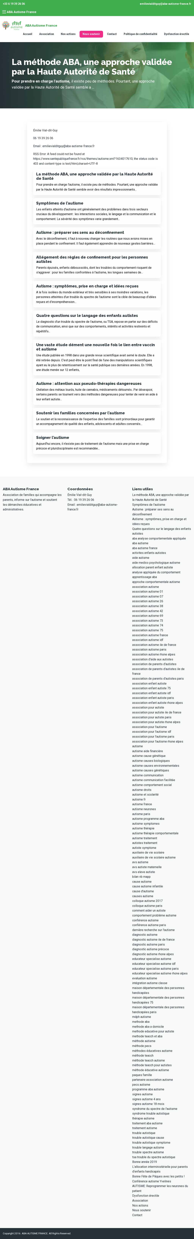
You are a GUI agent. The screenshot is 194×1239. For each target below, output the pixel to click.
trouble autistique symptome (151, 1142)
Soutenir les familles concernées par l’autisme (80, 413)
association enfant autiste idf (151, 693)
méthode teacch (142, 1055)
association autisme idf (147, 640)
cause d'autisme (143, 891)
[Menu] (4, 11)
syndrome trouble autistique (150, 1113)
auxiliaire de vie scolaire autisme (154, 857)
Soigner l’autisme (52, 437)
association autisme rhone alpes (153, 654)
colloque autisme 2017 (147, 901)
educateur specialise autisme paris (155, 968)
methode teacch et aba (147, 1036)
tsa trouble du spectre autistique (153, 1157)
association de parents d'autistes (154, 664)
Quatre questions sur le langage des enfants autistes (87, 315)
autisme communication (147, 775)
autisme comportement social (152, 785)
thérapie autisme (143, 1118)
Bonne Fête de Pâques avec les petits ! (158, 1176)
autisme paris (141, 814)
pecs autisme (141, 1084)
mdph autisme (141, 1017)
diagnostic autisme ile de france (153, 939)
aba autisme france (144, 548)
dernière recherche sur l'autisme (153, 930)
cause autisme (142, 881)
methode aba (140, 1022)
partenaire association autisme (152, 1080)
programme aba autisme (148, 1089)
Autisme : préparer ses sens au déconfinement (80, 232)
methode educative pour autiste (153, 1031)
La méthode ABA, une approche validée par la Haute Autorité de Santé (94, 176)
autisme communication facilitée (153, 780)
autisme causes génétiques (150, 770)
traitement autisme (144, 1128)
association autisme (145, 587)
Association (46, 34)
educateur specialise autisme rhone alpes (160, 973)
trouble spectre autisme (148, 1152)
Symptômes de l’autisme (59, 203)
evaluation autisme (144, 978)
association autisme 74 (147, 625)
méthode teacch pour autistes (152, 1065)
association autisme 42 (147, 611)
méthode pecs (141, 1046)
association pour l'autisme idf (151, 731)
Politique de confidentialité (140, 34)
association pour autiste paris (151, 717)
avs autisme (140, 862)
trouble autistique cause (148, 1137)
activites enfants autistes (149, 553)
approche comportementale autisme (156, 582)
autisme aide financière (147, 751)
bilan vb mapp (141, 876)
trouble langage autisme (148, 1147)
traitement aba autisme (147, 1123)
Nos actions (68, 34)
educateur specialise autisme (151, 959)
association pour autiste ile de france (156, 712)
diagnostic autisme (144, 934)
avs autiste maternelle (147, 867)
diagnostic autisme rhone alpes (153, 954)
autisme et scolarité (145, 794)
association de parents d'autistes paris (158, 678)
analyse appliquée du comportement (156, 572)
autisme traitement (144, 838)
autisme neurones (144, 809)
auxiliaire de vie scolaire (148, 852)
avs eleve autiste (143, 872)
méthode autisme (143, 1041)
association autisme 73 (147, 620)
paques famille (142, 1075)
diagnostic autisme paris (148, 944)
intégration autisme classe (149, 983)
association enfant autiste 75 (151, 688)
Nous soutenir (91, 34)
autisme (137, 746)
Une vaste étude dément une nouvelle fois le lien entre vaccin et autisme (95, 347)
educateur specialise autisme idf (154, 964)
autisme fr (139, 799)
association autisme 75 (147, 630)
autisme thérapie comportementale (155, 833)
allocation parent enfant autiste (152, 567)
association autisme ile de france (154, 645)
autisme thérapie (143, 828)
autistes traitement (144, 843)
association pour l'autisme (149, 727)
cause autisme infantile (147, 886)
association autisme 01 (147, 591)
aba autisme (140, 543)
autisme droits (141, 790)
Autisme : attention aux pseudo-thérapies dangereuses (89, 383)
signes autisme (142, 1094)
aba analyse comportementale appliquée (159, 538)
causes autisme (142, 896)
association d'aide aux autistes (152, 659)
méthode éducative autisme (150, 1070)
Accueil (27, 34)
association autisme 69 (147, 616)
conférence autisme (145, 920)
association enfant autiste (149, 683)
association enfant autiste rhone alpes (157, 703)
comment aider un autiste (149, 910)
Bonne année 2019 (144, 1162)
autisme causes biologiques (151, 761)
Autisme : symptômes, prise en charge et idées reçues (87, 286)
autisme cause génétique (149, 756)
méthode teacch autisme (148, 1060)
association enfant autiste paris (153, 698)
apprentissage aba (144, 577)
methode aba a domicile (148, 1026)
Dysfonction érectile (176, 34)
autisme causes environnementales (155, 765)
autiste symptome (144, 848)
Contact (112, 34)
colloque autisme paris (147, 906)
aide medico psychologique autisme (156, 562)
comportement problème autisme (154, 915)
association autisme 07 (147, 596)
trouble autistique (143, 1133)
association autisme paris (149, 649)
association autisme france (150, 635)
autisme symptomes (146, 823)
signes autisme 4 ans (146, 1099)
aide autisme (140, 558)
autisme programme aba (148, 819)
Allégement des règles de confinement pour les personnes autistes (92, 259)
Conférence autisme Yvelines (151, 1181)
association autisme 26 (147, 601)
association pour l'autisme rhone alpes (157, 741)
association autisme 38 (147, 606)
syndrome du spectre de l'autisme (154, 1109)
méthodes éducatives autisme (152, 1051)
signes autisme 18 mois (148, 1104)
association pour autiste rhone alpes (156, 722)
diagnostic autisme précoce (150, 949)
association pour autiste (148, 707)
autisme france (142, 804)
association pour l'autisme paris (153, 736)
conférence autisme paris (149, 925)
